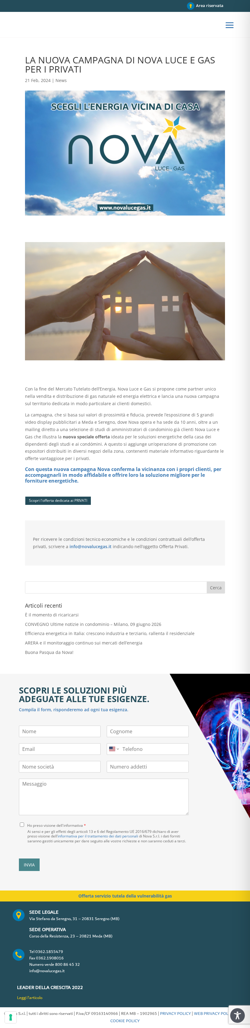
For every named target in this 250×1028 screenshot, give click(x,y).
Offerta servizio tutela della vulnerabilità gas (125, 896)
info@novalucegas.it (91, 546)
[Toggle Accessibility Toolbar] (237, 1015)
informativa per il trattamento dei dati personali (98, 836)
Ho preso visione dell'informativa (56, 825)
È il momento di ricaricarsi (52, 615)
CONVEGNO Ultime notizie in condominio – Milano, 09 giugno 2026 (93, 624)
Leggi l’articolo (29, 997)
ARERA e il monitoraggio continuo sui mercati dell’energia (83, 643)
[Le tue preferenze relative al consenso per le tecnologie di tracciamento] (10, 1017)
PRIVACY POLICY (175, 1013)
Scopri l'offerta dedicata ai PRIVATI (58, 500)
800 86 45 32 (67, 964)
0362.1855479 (49, 951)
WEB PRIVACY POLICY (214, 1013)
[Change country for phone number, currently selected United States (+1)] (113, 749)
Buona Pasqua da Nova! (49, 652)
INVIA (29, 865)
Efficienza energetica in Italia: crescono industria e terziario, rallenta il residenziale (110, 633)
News (61, 80)
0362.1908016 (50, 958)
